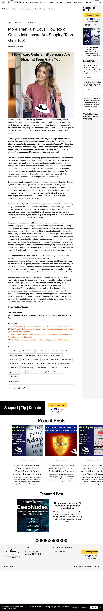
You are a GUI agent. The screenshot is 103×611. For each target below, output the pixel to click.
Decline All (84, 608)
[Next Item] (97, 36)
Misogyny (45, 359)
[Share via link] (24, 388)
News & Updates (25, 9)
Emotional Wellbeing (27, 363)
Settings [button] (75, 608)
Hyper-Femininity (32, 372)
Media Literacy (43, 355)
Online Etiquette (56, 355)
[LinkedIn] (57, 540)
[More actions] (73, 23)
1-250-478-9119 (59, 551)
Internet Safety (41, 351)
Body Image (41, 363)
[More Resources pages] (82, 2)
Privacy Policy (9, 566)
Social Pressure (41, 367)
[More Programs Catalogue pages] (45, 2)
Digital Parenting (14, 351)
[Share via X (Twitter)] (14, 388)
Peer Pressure (26, 359)
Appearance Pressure (16, 372)
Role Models (52, 363)
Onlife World (55, 359)
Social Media (66, 351)
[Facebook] (41, 540)
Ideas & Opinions (40, 9)
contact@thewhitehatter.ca (62, 547)
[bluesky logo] (49, 540)
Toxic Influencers (65, 363)
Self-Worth (64, 367)
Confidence (57, 372)
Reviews (52, 9)
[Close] (100, 607)
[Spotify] (65, 540)
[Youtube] (37, 540)
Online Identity (14, 376)
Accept (94, 608)
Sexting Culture (46, 372)
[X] (53, 540)
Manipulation (13, 363)
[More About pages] (70, 2)
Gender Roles (13, 367)
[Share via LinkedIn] (19, 388)
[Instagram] (45, 540)
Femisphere (54, 367)
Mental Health (13, 359)
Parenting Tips (54, 351)
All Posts (4, 9)
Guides (13, 9)
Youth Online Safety (15, 355)
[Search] (100, 2)
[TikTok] (61, 540)
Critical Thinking (28, 351)
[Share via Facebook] (9, 388)
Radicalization (66, 359)
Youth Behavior (30, 355)
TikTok (36, 359)
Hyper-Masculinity (27, 367)
